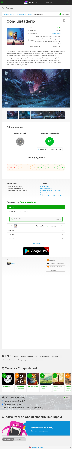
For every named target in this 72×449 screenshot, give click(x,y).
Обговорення (8, 439)
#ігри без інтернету (9, 360)
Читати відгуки (55, 149)
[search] (32, 8)
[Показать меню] (2, 2)
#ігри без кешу (44, 356)
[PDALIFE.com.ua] (30, 2)
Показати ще (36, 243)
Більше (67, 397)
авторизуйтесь (43, 431)
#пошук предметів (24, 360)
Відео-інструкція (45, 192)
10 (62, 167)
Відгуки (19, 439)
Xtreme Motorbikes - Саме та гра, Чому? (23, 407)
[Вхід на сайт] (68, 2)
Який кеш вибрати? (46, 188)
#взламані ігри (56, 356)
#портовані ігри (37, 360)
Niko (19, 226)
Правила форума (11, 404)
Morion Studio (56, 33)
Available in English (37, 447)
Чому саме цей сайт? (13, 401)
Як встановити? (44, 186)
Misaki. (13, 263)
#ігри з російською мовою (29, 356)
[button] (68, 70)
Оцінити (43, 149)
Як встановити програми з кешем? (50, 190)
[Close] (70, 447)
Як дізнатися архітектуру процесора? (51, 195)
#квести (15, 356)
